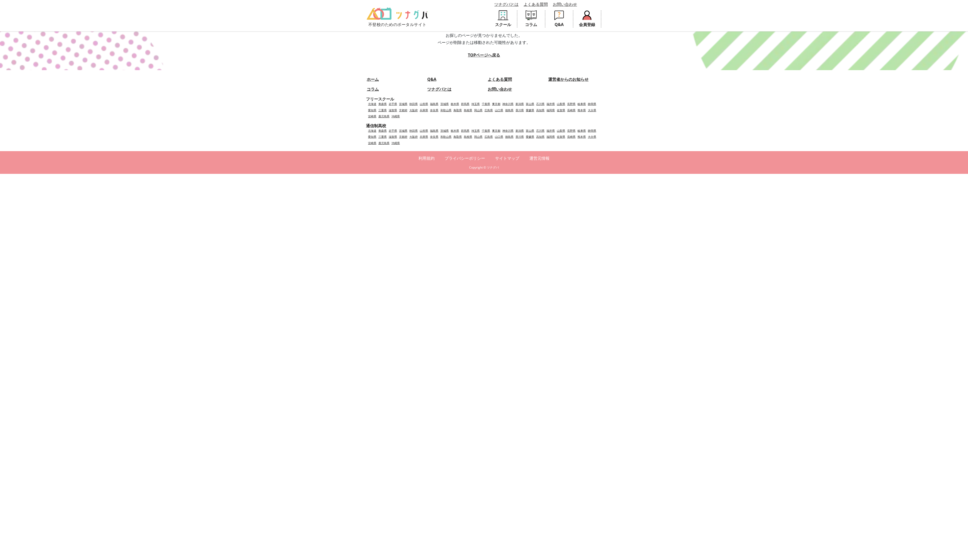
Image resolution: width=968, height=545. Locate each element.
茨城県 (444, 104)
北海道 (372, 104)
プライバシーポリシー (465, 158)
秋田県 (413, 104)
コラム (373, 89)
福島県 (434, 104)
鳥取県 (457, 110)
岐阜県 (582, 104)
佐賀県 (561, 110)
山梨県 (561, 104)
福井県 (551, 104)
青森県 (382, 104)
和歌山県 (445, 110)
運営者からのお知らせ (568, 79)
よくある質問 (536, 4)
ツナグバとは (506, 4)
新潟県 (520, 104)
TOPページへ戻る (484, 55)
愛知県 (372, 110)
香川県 (520, 110)
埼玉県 (475, 104)
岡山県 (478, 110)
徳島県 (509, 110)
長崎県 (571, 110)
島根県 (468, 110)
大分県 (592, 110)
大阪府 (413, 110)
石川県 (540, 104)
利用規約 (426, 158)
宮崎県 (372, 116)
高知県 (540, 110)
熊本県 (582, 110)
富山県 (530, 104)
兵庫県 (424, 110)
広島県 (489, 110)
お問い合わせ (565, 4)
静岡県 (592, 104)
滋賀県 (393, 110)
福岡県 (551, 110)
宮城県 (403, 104)
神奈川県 (507, 104)
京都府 (403, 110)
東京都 (496, 104)
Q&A (431, 79)
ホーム (373, 79)
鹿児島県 (383, 116)
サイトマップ (507, 158)
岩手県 (393, 104)
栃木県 (455, 104)
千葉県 (486, 104)
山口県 (499, 110)
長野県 (571, 104)
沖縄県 (395, 116)
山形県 (424, 104)
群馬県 (465, 104)
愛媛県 (530, 110)
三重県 (382, 110)
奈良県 (434, 110)
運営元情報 (539, 158)
